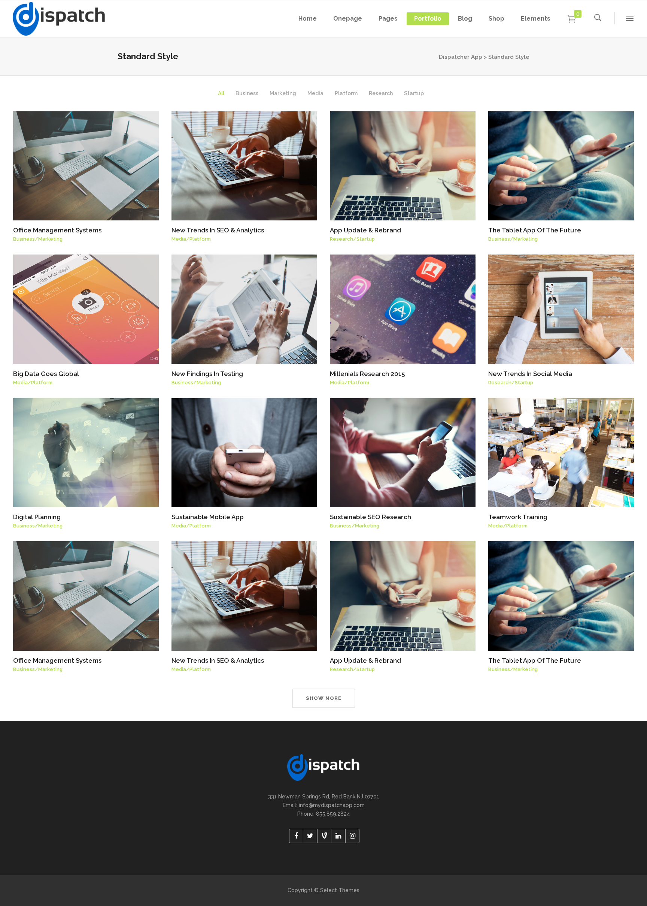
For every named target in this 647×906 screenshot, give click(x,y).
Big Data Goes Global (46, 373)
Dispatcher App (460, 57)
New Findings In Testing (207, 373)
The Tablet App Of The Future (534, 230)
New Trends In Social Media (530, 373)
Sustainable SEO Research (370, 517)
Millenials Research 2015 (367, 373)
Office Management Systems (57, 230)
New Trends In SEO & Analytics (217, 230)
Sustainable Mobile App (207, 517)
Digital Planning (37, 517)
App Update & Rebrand (365, 230)
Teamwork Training (517, 517)
